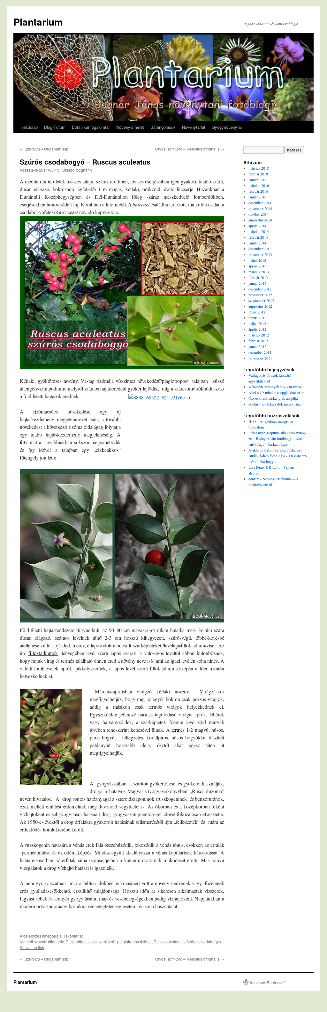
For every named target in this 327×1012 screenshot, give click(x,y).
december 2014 (259, 202)
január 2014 (257, 242)
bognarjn (84, 170)
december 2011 (259, 352)
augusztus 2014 (260, 219)
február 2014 (258, 237)
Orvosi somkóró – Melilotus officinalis (189, 148)
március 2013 (258, 271)
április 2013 (257, 265)
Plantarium (38, 21)
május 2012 (257, 323)
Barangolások (163, 127)
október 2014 (258, 214)
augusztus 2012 (260, 306)
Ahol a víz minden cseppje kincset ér (276, 392)
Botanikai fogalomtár (91, 127)
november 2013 (260, 254)
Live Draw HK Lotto (264, 467)
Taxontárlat (73, 936)
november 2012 (260, 294)
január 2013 (257, 283)
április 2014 (257, 225)
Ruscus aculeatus (169, 941)
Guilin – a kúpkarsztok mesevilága (274, 403)
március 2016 (258, 185)
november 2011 (260, 357)
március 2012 (258, 334)
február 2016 (258, 191)
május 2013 (257, 260)
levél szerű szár (101, 941)
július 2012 (256, 311)
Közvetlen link (32, 947)
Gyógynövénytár (227, 127)
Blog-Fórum (54, 127)
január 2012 (257, 346)
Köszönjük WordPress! (267, 982)
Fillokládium (76, 941)
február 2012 (258, 340)
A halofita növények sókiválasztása (274, 386)
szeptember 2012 (261, 300)
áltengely (56, 941)
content (253, 478)
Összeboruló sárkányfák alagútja (273, 398)
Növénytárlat (193, 127)
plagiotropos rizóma (134, 941)
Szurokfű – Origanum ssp (44, 148)
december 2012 (259, 288)
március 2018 (258, 168)
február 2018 (258, 173)
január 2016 (257, 196)
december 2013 (259, 248)
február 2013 (258, 277)
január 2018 (257, 179)
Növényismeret (130, 127)
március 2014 (258, 231)
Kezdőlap (29, 127)
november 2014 (260, 208)
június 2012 (257, 317)
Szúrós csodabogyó (203, 941)
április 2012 (257, 329)
